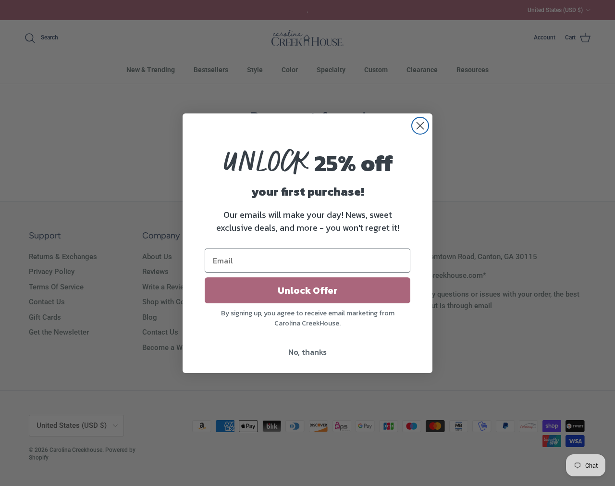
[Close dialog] (420, 125)
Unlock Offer (308, 290)
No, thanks (307, 352)
